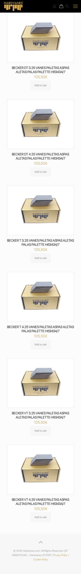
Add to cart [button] (40, 85)
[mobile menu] (75, 6)
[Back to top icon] (40, 542)
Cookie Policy (40, 559)
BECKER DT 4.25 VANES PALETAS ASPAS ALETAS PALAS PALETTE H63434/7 (40, 156)
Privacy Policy (60, 555)
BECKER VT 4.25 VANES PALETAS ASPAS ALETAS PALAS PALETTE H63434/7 (40, 502)
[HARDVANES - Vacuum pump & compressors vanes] (14, 6)
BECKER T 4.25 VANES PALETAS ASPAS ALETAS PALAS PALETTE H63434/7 (40, 329)
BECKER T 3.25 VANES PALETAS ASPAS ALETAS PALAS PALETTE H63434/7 (40, 243)
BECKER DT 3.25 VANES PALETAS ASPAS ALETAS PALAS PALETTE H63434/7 (40, 70)
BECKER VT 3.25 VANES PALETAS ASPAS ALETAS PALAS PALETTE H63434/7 (40, 415)
